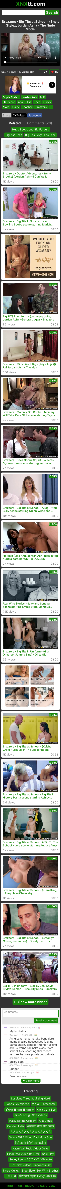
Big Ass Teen (14, 135)
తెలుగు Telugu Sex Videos (31, 1115)
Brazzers (41, 107)
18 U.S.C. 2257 (46, 1185)
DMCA (29, 1185)
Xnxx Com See (46, 1109)
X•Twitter (19, 115)
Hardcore (9, 102)
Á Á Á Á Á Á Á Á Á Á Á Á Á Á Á (30, 1132)
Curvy (47, 102)
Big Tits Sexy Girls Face (40, 135)
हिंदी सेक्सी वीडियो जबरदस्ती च (30, 1142)
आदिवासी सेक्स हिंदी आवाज (40, 1126)
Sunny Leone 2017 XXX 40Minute (30, 1159)
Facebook (34, 115)
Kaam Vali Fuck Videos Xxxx (31, 1148)
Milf (42, 97)
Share (6, 115)
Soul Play (48, 1154)
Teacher (27, 107)
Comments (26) (39, 123)
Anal (21, 102)
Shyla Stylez (11, 97)
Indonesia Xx (42, 1165)
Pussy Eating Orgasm (22, 1120)
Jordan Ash (29, 97)
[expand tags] (50, 107)
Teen (37, 102)
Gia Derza (45, 1120)
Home (10, 1185)
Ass (29, 102)
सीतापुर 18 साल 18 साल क (20, 1109)
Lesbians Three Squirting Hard (30, 1098)
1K (56, 71)
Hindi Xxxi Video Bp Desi (23, 1154)
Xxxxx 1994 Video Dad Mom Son (30, 1137)
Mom (6, 107)
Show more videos (32, 1002)
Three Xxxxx (11, 1170)
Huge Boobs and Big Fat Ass (30, 129)
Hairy (15, 107)
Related (15, 123)
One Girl (10, 1176)
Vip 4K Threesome (44, 1104)
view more (32, 1080)
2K (45, 71)
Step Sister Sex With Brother (40, 1170)
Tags (19, 1185)
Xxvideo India (15, 1126)
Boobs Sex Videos (17, 1104)
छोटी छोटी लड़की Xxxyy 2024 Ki (37, 1176)
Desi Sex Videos (21, 1165)
